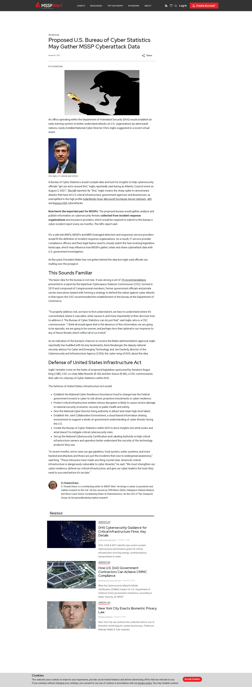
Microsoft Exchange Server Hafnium (125, 199)
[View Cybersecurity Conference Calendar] (171, 5)
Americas (53, 34)
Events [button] (81, 6)
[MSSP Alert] (49, 5)
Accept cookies (192, 679)
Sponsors (133, 6)
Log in (183, 5)
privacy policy (145, 683)
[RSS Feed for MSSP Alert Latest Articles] (166, 5)
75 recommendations (133, 279)
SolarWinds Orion (93, 199)
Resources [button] (96, 6)
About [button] (148, 6)
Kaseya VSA (60, 203)
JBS (149, 199)
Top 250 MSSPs (115, 6)
